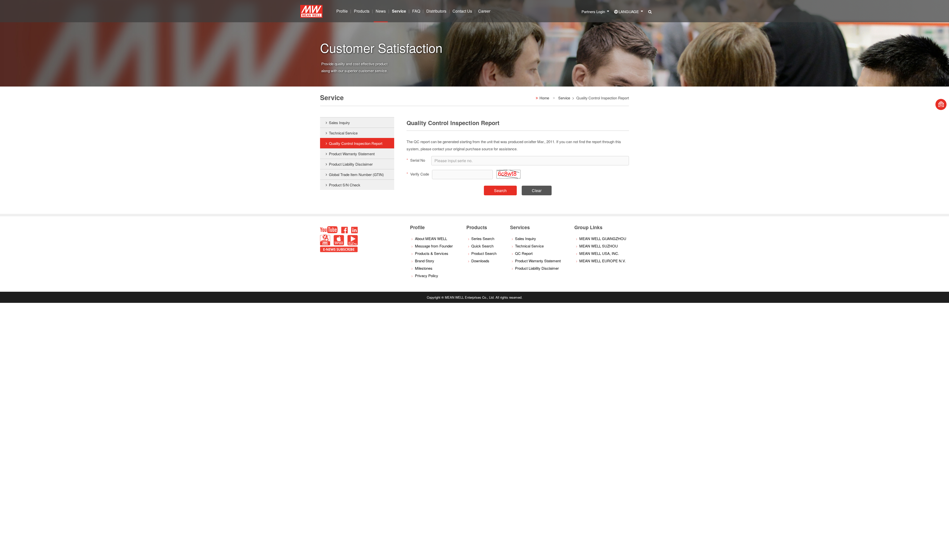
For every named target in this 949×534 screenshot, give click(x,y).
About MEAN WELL (431, 238)
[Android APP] (352, 243)
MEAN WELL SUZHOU (598, 245)
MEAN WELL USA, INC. (599, 253)
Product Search (483, 253)
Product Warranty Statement (352, 153)
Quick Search (482, 245)
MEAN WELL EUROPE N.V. (602, 260)
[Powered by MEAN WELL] (325, 243)
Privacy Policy (426, 275)
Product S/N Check (344, 184)
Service (564, 97)
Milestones (423, 268)
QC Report (524, 253)
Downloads (480, 260)
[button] (508, 176)
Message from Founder (434, 245)
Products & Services (431, 253)
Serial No (416, 160)
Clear (536, 190)
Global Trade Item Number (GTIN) (356, 174)
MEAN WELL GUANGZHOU (602, 238)
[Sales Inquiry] (941, 104)
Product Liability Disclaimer (351, 164)
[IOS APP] (339, 243)
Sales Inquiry (339, 122)
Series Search (482, 238)
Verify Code (418, 174)
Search (500, 190)
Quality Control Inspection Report (355, 143)
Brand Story (424, 260)
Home (544, 97)
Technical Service (343, 132)
